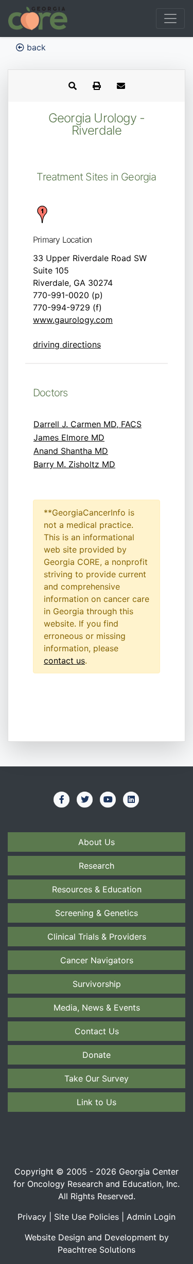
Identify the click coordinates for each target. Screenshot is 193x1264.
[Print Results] (97, 86)
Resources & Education (97, 889)
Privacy (31, 1217)
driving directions (67, 344)
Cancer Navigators (96, 960)
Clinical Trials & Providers (96, 936)
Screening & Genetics (96, 913)
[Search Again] (72, 86)
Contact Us (97, 1031)
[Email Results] (121, 86)
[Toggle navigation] (170, 18)
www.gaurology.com (73, 320)
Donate (96, 1055)
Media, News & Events (97, 1007)
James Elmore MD (68, 437)
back (35, 47)
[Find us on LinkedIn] (131, 799)
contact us (64, 660)
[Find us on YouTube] (108, 799)
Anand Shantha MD (70, 451)
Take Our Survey (96, 1078)
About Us (96, 842)
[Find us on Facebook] (61, 799)
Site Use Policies (86, 1217)
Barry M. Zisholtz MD (74, 464)
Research (96, 865)
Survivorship (97, 984)
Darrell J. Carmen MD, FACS (87, 424)
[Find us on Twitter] (85, 799)
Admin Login (151, 1217)
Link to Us (96, 1102)
